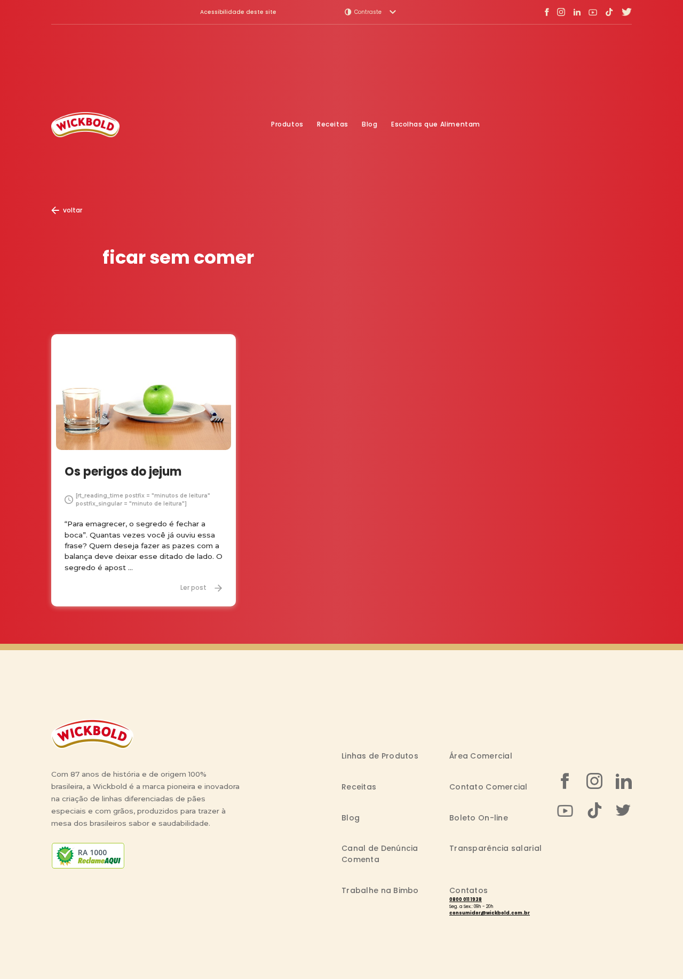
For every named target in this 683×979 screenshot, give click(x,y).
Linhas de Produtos (380, 756)
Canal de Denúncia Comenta (380, 854)
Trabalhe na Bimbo (380, 890)
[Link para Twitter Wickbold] (626, 12)
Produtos (287, 124)
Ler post (193, 587)
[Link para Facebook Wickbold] (547, 12)
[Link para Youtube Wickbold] (593, 12)
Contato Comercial (488, 786)
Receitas (332, 124)
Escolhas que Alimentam (435, 124)
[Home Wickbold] (85, 124)
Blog (369, 124)
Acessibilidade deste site (238, 12)
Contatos (468, 890)
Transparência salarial (495, 848)
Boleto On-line (478, 817)
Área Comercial (480, 756)
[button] (370, 12)
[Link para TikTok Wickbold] (609, 12)
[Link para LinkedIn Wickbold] (577, 12)
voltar (72, 210)
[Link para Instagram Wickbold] (561, 12)
